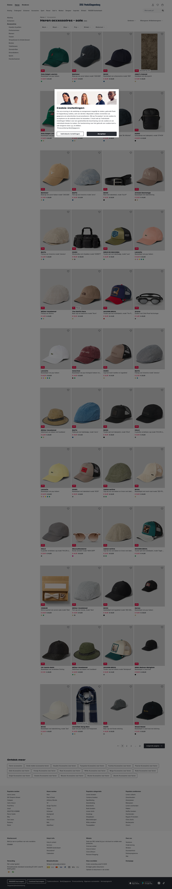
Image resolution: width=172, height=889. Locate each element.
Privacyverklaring (62, 128)
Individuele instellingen (70, 134)
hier (72, 125)
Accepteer (102, 134)
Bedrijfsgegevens (74, 128)
